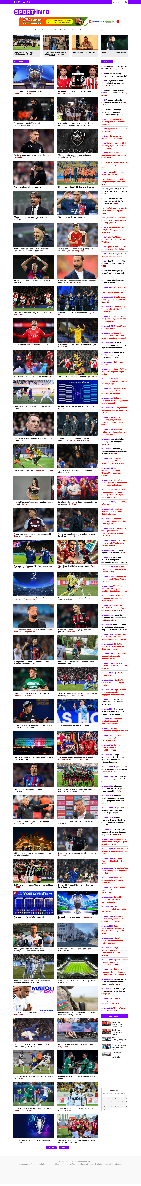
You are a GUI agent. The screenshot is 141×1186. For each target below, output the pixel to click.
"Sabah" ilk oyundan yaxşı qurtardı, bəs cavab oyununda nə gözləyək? (113, 335)
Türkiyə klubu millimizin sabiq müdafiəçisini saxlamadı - (114, 181)
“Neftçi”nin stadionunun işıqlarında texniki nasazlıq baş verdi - (113, 155)
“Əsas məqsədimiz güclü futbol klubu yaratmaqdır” (113, 909)
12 (115, 1101)
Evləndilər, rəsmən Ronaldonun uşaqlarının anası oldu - (114, 451)
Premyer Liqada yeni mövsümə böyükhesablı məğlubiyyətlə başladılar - (114, 627)
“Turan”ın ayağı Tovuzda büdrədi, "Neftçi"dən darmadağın (113, 309)
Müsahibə (63, 30)
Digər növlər (89, 30)
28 (122, 1106)
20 (119, 1104)
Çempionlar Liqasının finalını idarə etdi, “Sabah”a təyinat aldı (112, 511)
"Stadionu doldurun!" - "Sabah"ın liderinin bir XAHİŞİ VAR (113, 521)
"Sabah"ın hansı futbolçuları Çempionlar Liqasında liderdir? (113, 656)
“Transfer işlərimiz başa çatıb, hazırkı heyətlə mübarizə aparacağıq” (113, 229)
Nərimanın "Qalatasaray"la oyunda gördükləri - (111, 747)
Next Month (126, 1090)
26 (115, 1106)
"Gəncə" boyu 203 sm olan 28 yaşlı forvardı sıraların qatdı (113, 701)
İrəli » (64, 1148)
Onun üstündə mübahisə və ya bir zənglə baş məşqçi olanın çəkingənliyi (113, 289)
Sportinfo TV (76, 30)
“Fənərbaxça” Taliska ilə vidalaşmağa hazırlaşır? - (112, 354)
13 (119, 1101)
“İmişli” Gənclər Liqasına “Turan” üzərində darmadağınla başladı (113, 810)
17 (108, 1104)
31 (108, 1109)
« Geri (51, 1148)
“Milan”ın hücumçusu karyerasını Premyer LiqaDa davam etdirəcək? (114, 345)
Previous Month (103, 1090)
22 (126, 1104)
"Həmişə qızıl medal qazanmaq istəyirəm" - (113, 102)
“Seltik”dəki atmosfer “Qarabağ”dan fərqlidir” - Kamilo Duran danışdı (114, 588)
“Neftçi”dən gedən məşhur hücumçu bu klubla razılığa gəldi (112, 646)
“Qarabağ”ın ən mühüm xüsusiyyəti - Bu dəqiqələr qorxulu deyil (113, 390)
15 (126, 1101)
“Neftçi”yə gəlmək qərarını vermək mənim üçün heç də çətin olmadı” (114, 482)
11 (112, 1101)
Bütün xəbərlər (115, 1016)
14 (122, 1101)
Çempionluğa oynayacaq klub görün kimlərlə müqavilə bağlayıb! (113, 318)
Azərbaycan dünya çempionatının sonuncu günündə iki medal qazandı (112, 112)
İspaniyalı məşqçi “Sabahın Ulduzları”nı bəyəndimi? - (114, 962)
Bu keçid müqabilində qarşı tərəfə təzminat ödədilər (111, 899)
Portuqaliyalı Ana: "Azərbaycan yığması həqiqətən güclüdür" (114, 870)
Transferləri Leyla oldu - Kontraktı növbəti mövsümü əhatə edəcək (113, 711)
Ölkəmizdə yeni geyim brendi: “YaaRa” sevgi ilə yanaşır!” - (113, 542)
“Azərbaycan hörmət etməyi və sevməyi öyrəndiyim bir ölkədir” (112, 918)
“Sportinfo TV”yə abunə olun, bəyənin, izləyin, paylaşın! (114, 371)
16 (104, 1104)
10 (108, 1101)
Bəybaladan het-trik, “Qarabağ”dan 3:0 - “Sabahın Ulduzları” (113, 121)
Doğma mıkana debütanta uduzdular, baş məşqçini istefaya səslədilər (113, 692)
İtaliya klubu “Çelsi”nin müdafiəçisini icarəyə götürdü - (114, 191)
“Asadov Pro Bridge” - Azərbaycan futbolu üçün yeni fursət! (113, 431)
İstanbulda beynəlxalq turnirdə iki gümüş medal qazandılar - (113, 788)
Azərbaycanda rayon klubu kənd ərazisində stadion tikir (113, 889)
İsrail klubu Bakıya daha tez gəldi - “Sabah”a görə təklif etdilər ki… (114, 578)
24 (108, 1106)
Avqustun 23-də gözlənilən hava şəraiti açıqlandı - (114, 769)
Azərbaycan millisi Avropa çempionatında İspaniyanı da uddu (114, 164)
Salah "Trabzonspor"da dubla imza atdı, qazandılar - (113, 263)
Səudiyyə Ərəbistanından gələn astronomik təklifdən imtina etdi (114, 559)
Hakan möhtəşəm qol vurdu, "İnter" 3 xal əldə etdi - (113, 273)
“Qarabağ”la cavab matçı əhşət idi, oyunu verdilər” (112, 682)
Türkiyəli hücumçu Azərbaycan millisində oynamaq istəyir (114, 381)
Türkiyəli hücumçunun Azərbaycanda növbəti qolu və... (112, 1000)
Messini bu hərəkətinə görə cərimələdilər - (114, 617)
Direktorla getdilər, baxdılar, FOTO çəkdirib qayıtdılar (114, 665)
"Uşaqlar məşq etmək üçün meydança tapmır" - (114, 299)
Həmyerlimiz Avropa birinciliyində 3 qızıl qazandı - (113, 83)
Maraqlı (53, 30)
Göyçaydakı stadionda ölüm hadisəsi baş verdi (112, 860)
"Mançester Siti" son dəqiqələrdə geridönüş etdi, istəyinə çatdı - (112, 200)
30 (104, 1109)
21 (122, 1104)
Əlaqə (109, 30)
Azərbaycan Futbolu (22, 30)
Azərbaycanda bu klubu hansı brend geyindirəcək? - (114, 410)
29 (126, 1106)
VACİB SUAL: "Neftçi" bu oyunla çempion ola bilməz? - (113, 569)
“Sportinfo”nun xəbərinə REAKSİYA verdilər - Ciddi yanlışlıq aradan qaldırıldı (113, 636)
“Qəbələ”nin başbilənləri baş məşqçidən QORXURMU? (112, 598)
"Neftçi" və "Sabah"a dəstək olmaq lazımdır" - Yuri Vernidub (113, 239)
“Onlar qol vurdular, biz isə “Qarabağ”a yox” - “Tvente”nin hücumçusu (114, 145)
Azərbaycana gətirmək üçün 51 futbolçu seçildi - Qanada (112, 880)
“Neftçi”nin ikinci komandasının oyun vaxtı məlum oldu (114, 778)
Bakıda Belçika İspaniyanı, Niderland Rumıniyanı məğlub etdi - (114, 832)
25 (112, 1106)
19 (115, 1104)
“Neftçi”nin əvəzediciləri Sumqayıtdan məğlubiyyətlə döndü (112, 940)
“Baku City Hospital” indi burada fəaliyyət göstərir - (113, 607)
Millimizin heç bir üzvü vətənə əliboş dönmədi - (114, 92)
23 (104, 1106)
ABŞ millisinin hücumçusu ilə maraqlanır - (112, 441)
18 (112, 1104)
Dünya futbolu (40, 30)
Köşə (101, 30)
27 (119, 1106)
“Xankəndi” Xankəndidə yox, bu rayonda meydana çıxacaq (112, 737)
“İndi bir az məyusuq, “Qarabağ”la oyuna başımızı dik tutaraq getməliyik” (114, 971)
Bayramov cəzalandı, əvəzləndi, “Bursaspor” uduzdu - (112, 721)
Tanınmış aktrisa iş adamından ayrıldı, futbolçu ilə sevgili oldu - (114, 841)
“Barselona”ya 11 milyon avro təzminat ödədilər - (114, 991)
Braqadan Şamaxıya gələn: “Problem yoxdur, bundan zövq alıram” (112, 460)
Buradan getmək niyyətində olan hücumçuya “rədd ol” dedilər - (114, 981)
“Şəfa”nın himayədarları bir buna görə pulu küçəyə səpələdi (114, 400)
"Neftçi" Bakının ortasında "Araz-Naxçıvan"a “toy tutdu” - (114, 210)
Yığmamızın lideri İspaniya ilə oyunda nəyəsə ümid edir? (114, 851)
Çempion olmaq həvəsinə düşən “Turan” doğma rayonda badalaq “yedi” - (113, 220)
